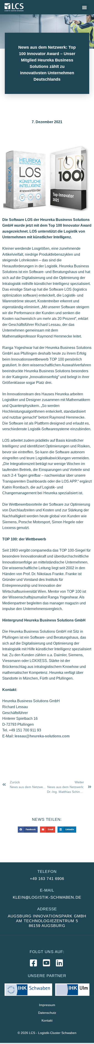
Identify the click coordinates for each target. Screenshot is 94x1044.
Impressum (47, 1005)
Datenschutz (47, 1013)
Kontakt (47, 1020)
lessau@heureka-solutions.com (42, 736)
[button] (84, 7)
